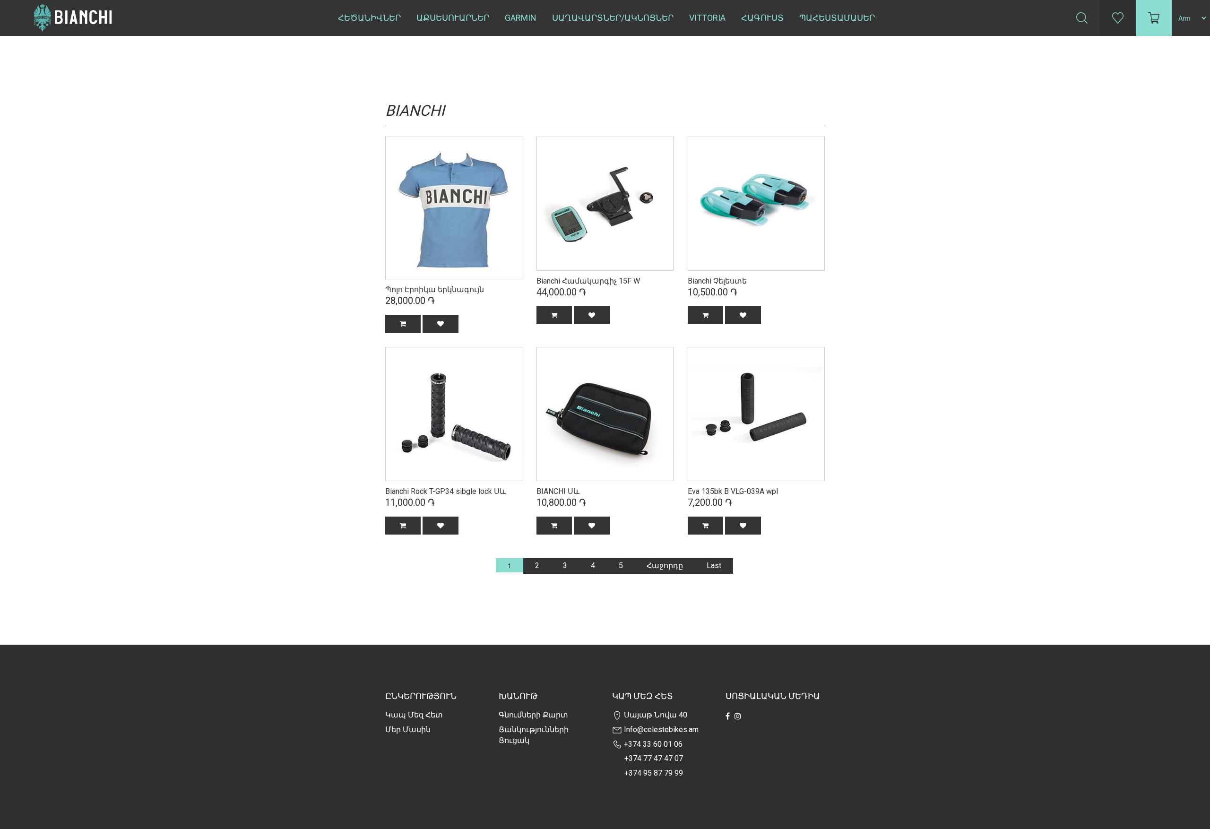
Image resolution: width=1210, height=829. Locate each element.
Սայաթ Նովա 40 (654, 714)
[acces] (605, 202)
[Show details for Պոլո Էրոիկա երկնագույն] (453, 207)
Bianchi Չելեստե (717, 280)
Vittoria (707, 18)
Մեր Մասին (408, 729)
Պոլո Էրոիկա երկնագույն (434, 289)
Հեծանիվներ (369, 18)
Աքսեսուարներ (452, 18)
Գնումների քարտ (533, 714)
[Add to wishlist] (440, 324)
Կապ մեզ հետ (414, 714)
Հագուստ (762, 18)
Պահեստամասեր (837, 18)
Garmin (520, 18)
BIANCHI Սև (557, 491)
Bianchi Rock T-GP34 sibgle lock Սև (445, 491)
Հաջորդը (665, 565)
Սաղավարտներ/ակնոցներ (613, 18)
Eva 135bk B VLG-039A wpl (733, 491)
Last (714, 565)
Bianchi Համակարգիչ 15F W (588, 280)
